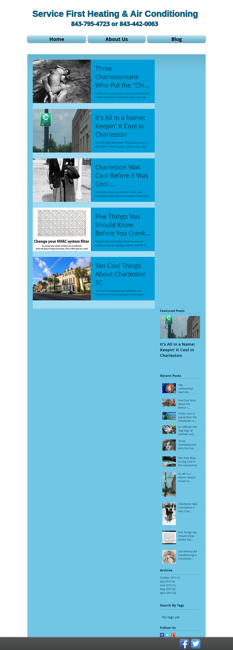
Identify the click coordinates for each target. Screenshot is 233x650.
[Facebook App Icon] (184, 643)
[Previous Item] (165, 327)
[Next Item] (194, 327)
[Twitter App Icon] (195, 643)
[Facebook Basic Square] (162, 635)
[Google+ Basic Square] (173, 635)
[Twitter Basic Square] (167, 635)
